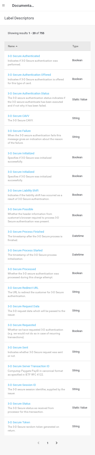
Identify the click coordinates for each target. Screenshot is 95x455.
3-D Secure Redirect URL (23, 287)
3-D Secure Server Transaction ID (28, 366)
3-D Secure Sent (18, 347)
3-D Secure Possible (20, 209)
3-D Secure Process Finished (26, 231)
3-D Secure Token (19, 422)
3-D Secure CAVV (18, 116)
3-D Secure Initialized (21, 153)
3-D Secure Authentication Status (28, 93)
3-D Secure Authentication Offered (29, 74)
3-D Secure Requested (22, 325)
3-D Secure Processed (22, 269)
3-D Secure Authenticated (24, 56)
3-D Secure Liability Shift (23, 190)
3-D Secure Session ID (22, 385)
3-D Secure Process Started (25, 250)
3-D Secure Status (19, 403)
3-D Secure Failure (19, 131)
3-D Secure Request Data (23, 306)
